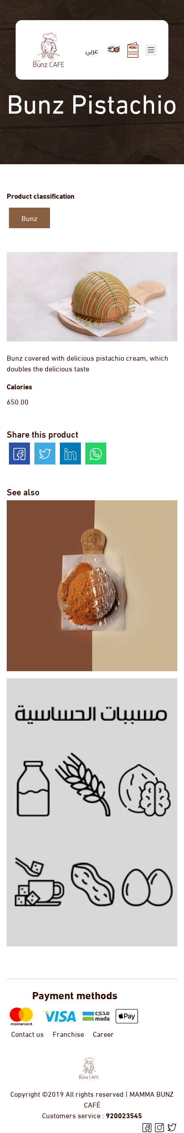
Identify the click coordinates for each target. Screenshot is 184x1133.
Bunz (29, 218)
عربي (91, 50)
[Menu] (133, 50)
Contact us (27, 1033)
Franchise (68, 1033)
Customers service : (92, 1115)
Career (103, 1033)
